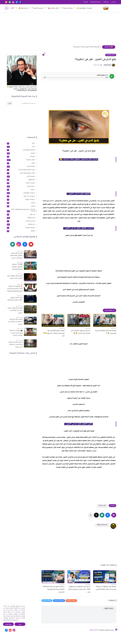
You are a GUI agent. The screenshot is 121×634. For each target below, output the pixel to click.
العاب (21, 163)
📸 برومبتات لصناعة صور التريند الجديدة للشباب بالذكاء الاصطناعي (16, 333)
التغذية (21, 153)
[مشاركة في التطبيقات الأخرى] (90, 515)
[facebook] (16, 2)
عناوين (21, 206)
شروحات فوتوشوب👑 (84, 8)
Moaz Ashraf (107, 65)
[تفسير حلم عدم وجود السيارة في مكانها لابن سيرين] (30, 321)
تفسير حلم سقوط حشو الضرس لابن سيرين (14, 277)
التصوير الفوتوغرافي (21, 150)
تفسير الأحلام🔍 (37, 8)
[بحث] (6, 8)
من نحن (113, 2)
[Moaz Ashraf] (106, 8)
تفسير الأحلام (21, 176)
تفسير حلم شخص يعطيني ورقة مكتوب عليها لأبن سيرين (16, 255)
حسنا (20, 624)
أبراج (21, 143)
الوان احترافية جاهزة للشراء (21, 170)
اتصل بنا (85, 2)
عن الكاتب (106, 2)
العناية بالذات (21, 166)
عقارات (21, 203)
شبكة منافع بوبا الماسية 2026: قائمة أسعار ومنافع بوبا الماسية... (53, 589)
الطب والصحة (111, 55)
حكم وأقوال (21, 180)
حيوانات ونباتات (21, 183)
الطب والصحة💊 (53, 8)
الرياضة (21, 156)
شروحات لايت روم (21, 196)
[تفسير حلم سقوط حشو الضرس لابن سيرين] (30, 277)
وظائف (21, 231)
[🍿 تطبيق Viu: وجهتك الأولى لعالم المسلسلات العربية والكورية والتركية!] (30, 288)
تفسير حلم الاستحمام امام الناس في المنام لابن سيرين (15, 344)
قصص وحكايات (21, 221)
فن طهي (21, 214)
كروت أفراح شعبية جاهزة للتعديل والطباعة (15, 299)
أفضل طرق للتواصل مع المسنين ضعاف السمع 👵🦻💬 (53, 333)
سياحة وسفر (21, 186)
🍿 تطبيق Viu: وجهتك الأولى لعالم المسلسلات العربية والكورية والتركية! (14, 289)
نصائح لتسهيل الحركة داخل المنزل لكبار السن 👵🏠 (80, 332)
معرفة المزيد (8, 624)
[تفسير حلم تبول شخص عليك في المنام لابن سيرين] (30, 309)
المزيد (12, 8)
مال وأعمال (21, 224)
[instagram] (13, 2)
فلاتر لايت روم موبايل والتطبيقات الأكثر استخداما (22, 210)
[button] (107, 515)
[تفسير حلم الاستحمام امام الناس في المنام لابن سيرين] (30, 343)
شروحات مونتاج (21, 199)
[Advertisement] (60, 29)
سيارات (21, 189)
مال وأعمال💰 (23, 8)
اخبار (21, 146)
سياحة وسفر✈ (68, 8)
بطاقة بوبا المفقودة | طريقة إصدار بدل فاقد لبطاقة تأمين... (105, 588)
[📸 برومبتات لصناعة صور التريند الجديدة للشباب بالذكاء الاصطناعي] (30, 332)
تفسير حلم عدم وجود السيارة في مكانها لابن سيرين (15, 322)
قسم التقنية (21, 218)
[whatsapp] (9, 2)
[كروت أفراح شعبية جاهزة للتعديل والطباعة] (30, 299)
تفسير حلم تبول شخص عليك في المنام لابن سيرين (14, 310)
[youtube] (6, 2)
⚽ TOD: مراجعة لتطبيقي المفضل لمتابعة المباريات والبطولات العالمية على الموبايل (15, 267)
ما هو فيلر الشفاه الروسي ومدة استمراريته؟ (87, 47)
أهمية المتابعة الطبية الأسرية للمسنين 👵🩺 (105, 332)
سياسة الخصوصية (95, 2)
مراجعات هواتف (21, 227)
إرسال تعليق (109, 608)
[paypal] (20, 2)
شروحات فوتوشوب (21, 193)
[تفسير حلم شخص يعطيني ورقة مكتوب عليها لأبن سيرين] (30, 254)
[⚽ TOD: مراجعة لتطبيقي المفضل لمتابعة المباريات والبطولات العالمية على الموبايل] (30, 266)
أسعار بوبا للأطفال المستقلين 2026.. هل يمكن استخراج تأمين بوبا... (79, 589)
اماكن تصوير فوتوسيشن (21, 173)
